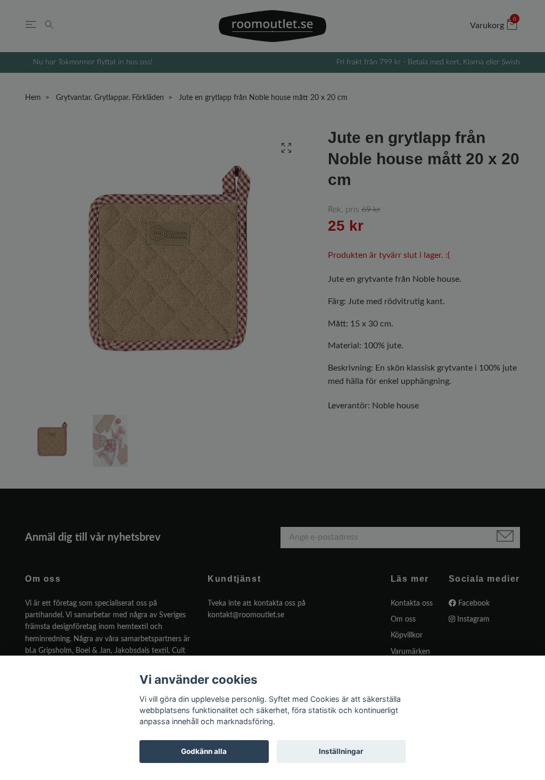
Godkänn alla (204, 751)
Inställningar (341, 751)
